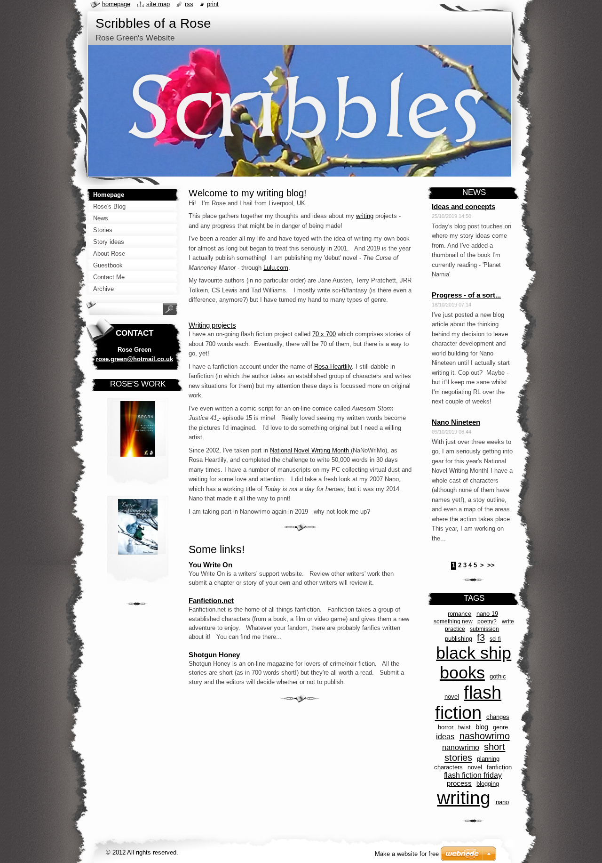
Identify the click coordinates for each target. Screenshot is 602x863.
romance (459, 613)
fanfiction (499, 767)
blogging (487, 783)
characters (448, 767)
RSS (189, 4)
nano (502, 802)
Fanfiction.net (211, 601)
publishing (458, 638)
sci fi (495, 639)
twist (464, 727)
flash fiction (468, 703)
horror (445, 727)
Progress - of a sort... (466, 295)
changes (497, 716)
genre (500, 727)
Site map (158, 4)
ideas (445, 736)
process (459, 783)
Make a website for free (407, 853)
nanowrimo (460, 747)
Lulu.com (275, 267)
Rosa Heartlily (333, 366)
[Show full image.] (137, 444)
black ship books (473, 662)
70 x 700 (324, 334)
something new (453, 621)
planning (488, 758)
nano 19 (487, 613)
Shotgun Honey (214, 655)
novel (474, 767)
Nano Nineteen (456, 422)
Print (213, 4)
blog (481, 727)
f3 (481, 637)
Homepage (116, 4)
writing (364, 215)
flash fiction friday (473, 775)
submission (484, 629)
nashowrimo (484, 736)
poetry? (487, 621)
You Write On (210, 565)
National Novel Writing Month (309, 450)
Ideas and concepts (463, 206)
